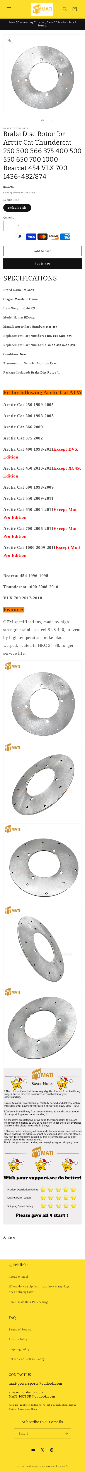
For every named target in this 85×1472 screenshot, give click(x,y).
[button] (9, 9)
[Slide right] (52, 120)
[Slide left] (33, 120)
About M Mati (18, 1277)
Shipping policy (19, 1349)
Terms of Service (20, 1329)
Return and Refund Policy (26, 1359)
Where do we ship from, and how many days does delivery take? (39, 1289)
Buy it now (42, 263)
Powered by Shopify (57, 1466)
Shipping (7, 192)
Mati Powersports (35, 1466)
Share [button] (11, 1238)
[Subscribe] (66, 1434)
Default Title (17, 208)
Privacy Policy (18, 1339)
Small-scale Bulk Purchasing (28, 1302)
